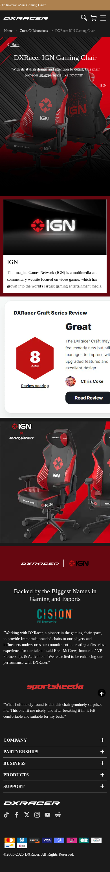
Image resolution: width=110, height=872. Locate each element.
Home (8, 31)
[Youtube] (50, 815)
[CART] (93, 18)
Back (14, 45)
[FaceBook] (19, 815)
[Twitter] (29, 815)
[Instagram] (39, 815)
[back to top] (102, 693)
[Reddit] (60, 815)
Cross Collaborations (34, 31)
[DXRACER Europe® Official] (42, 18)
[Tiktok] (8, 815)
